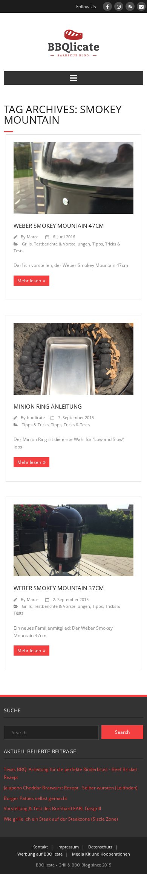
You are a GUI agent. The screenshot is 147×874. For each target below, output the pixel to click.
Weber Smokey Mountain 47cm (59, 225)
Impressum (68, 847)
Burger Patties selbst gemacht (35, 798)
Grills (27, 244)
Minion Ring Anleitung (48, 406)
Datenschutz (100, 847)
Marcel (33, 236)
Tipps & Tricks (35, 424)
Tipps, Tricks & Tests (70, 424)
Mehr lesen (29, 280)
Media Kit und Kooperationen (101, 854)
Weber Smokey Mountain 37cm (59, 588)
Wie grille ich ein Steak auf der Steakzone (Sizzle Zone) (61, 819)
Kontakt (40, 847)
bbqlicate (36, 417)
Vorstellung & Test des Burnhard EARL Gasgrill (52, 808)
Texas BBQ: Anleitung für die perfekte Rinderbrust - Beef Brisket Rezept (70, 773)
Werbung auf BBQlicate (40, 854)
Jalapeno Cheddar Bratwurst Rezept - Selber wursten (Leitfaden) (71, 788)
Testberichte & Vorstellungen (62, 244)
